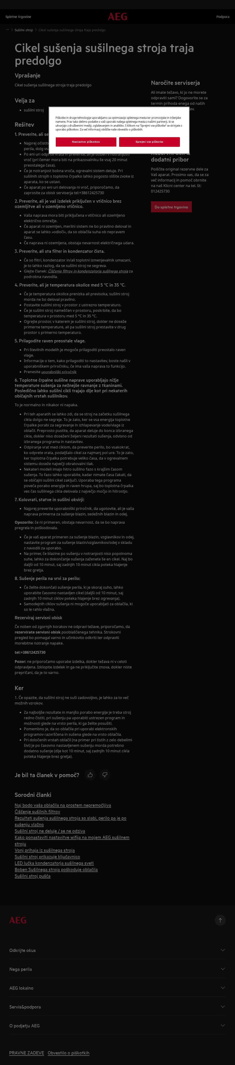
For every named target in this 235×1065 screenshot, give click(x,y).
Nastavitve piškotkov (86, 141)
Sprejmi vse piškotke (149, 141)
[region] (119, 130)
